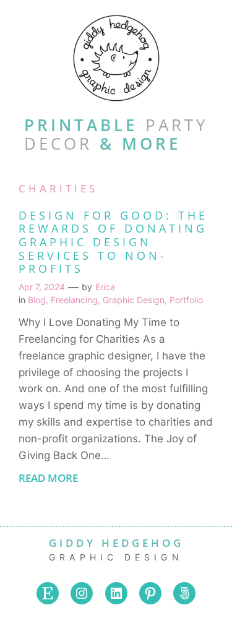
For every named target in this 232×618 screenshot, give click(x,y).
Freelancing (74, 299)
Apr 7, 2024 (42, 286)
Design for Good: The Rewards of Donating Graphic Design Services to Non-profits (113, 242)
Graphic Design (134, 299)
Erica (105, 286)
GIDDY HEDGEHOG (116, 543)
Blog (37, 299)
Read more (48, 483)
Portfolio (186, 299)
